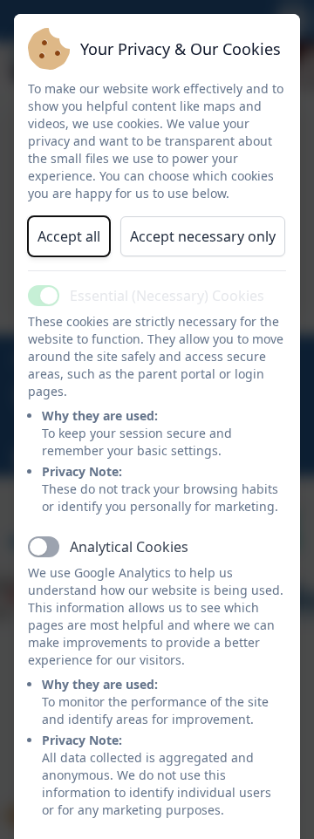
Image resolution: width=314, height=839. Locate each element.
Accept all (69, 236)
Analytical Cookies (129, 546)
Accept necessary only (203, 236)
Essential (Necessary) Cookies (167, 295)
